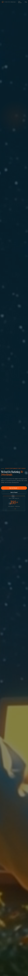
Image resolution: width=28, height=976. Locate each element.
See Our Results (13, 488)
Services (13, 1)
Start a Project (14, 492)
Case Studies (20, 2)
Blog (26, 1)
